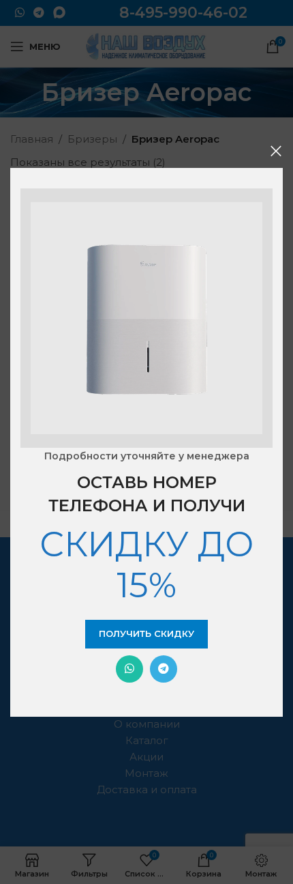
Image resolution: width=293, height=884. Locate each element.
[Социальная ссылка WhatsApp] (129, 669)
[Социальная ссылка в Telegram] (163, 669)
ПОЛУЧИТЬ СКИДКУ (146, 633)
